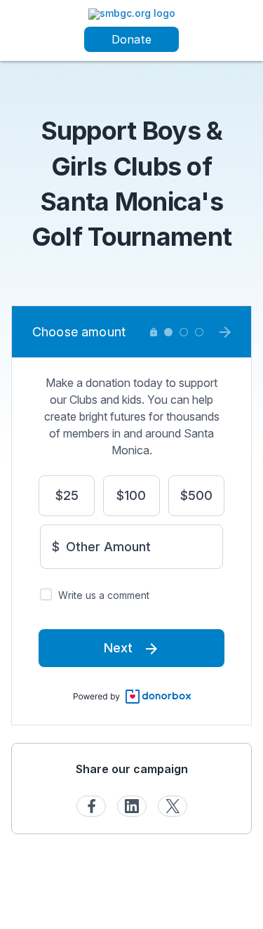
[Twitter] (172, 806)
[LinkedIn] (132, 806)
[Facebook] (91, 806)
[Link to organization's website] (131, 13)
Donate (131, 39)
